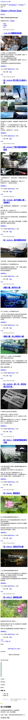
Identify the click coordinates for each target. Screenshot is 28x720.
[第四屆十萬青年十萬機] (1, 676)
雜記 (10, 71)
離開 (8, 717)
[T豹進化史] (1, 673)
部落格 (5, 25)
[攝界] (1, 664)
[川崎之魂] (1, 669)
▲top (2, 74)
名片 (4, 27)
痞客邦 (9, 69)
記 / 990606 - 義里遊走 (11, 493)
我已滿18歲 (3, 717)
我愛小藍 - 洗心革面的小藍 (13, 336)
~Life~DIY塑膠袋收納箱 (12, 33)
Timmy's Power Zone (11, 10)
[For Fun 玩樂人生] (1, 663)
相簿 (4, 23)
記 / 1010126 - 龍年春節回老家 (14, 240)
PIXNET (6, 699)
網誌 (12, 648)
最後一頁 (8, 641)
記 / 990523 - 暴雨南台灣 (12, 597)
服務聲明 (16, 700)
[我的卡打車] (1, 674)
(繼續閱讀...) (4, 66)
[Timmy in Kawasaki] (1, 671)
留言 (13, 69)
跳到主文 (3, 14)
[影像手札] (1, 666)
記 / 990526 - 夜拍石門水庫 (13, 547)
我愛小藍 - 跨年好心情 (11, 287)
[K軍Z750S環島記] (1, 668)
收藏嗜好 (12, 20)
